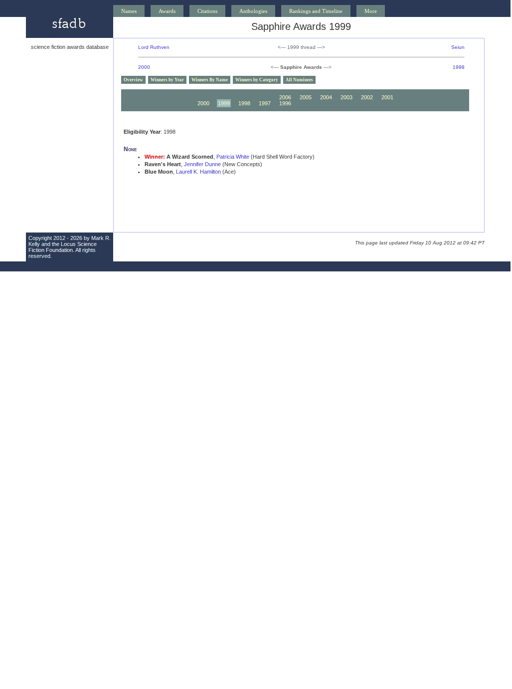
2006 (285, 97)
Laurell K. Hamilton (198, 172)
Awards (167, 11)
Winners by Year (167, 79)
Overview (133, 79)
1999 (224, 103)
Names (129, 11)
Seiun (458, 47)
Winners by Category (256, 79)
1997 (265, 103)
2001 (387, 97)
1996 (285, 103)
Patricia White (232, 157)
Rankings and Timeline (315, 11)
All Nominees (299, 79)
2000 (144, 67)
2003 (346, 97)
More (370, 11)
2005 (306, 97)
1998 (459, 67)
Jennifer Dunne (202, 164)
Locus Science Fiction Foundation (62, 247)
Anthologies (253, 11)
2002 (367, 97)
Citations (207, 11)
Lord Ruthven (154, 47)
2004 (326, 97)
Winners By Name (209, 79)
